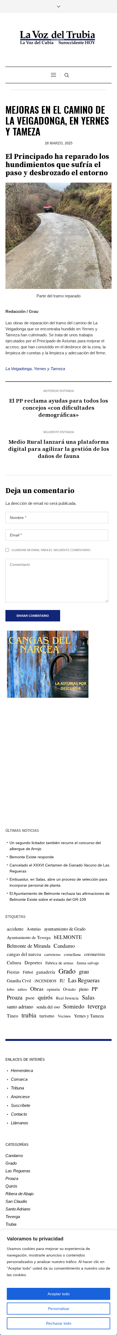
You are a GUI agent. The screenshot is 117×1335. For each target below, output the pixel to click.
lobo (10, 989)
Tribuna (17, 1088)
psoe (30, 997)
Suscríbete (20, 1105)
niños (22, 989)
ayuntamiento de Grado (64, 929)
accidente (15, 929)
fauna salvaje (88, 962)
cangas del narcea (24, 954)
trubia (28, 1015)
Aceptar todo (59, 1294)
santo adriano (20, 1006)
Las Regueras (84, 980)
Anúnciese (20, 1096)
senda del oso (48, 1007)
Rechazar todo (58, 1323)
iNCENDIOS (45, 980)
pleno (83, 989)
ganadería (45, 972)
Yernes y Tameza (49, 368)
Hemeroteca (22, 1070)
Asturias (34, 929)
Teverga (12, 1216)
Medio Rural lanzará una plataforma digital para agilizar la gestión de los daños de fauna (58, 449)
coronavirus (94, 954)
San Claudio (16, 1201)
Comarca (19, 1079)
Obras (37, 988)
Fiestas (13, 972)
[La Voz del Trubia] (58, 37)
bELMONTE (68, 937)
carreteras (52, 954)
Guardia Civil (19, 981)
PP (95, 988)
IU (62, 980)
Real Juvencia (67, 998)
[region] (58, 1282)
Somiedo (73, 1006)
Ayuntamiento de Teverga (29, 937)
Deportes (33, 962)
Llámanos (19, 1122)
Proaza (14, 997)
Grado (67, 971)
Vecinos (64, 1016)
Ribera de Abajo (19, 1193)
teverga (97, 1006)
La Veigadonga (18, 368)
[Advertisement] (58, 762)
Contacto (19, 1114)
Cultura (14, 962)
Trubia (10, 1224)
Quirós (11, 1186)
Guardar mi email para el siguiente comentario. (51, 550)
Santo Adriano (17, 1209)
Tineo (12, 1015)
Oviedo (69, 989)
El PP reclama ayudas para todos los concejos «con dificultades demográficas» (58, 408)
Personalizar (58, 1308)
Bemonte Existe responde (32, 857)
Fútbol (28, 972)
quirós (45, 997)
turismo (46, 1015)
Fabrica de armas (59, 962)
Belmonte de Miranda (28, 945)
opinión (53, 989)
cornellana (72, 954)
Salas (88, 997)
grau (84, 971)
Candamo (64, 945)
